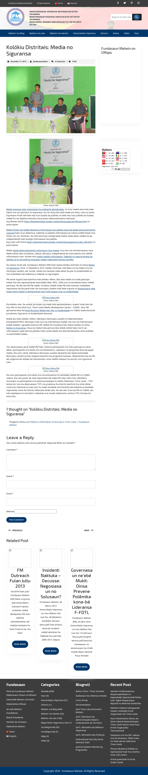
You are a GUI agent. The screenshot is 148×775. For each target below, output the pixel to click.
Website (10, 511)
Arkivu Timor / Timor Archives (90, 691)
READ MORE (21, 645)
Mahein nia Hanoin (59, 33)
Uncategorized (48, 727)
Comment (11, 449)
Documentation (83, 704)
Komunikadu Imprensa (84, 33)
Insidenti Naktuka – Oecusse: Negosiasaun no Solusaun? (50, 583)
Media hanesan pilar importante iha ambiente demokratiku (35, 209)
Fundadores (12, 713)
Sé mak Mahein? (43, 3)
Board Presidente (14, 717)
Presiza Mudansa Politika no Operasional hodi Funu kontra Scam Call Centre (124, 751)
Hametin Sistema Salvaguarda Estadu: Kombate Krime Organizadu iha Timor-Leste (125, 711)
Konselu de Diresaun (16, 722)
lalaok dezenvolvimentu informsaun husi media (36, 250)
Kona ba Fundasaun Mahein (20, 3)
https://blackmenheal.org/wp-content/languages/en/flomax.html (55, 221)
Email (9, 493)
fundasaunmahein (40, 61)
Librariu (104, 33)
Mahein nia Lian (37, 33)
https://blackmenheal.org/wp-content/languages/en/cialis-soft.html (59, 242)
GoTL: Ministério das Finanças (90, 734)
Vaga (43, 736)
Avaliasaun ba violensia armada (91, 695)
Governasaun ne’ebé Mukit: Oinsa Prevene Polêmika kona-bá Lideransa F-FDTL (81, 591)
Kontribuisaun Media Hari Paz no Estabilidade (47, 310)
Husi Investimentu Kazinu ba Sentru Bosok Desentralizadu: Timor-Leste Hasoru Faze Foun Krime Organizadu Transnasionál (125, 724)
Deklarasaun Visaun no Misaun (21, 695)
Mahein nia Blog (16, 33)
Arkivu (116, 33)
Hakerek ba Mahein (15, 726)
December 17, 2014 (18, 61)
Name (10, 476)
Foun (136, 33)
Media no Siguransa (16, 328)
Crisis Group (82, 700)
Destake (45, 691)
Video (126, 33)
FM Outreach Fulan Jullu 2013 (20, 577)
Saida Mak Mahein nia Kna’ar (20, 699)
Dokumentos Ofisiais (16, 704)
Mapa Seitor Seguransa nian (55, 722)
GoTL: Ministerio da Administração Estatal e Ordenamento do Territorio (89, 719)
